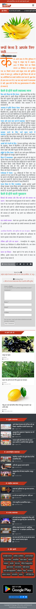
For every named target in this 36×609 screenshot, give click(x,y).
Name (6, 302)
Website (6, 313)
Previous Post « (18, 280)
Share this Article (9, 264)
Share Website (15, 597)
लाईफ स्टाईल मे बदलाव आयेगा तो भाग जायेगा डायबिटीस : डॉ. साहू (17, 274)
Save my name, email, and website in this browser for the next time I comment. (18, 320)
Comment (7, 290)
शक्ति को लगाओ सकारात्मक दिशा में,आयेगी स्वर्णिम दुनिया (18, 281)
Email (6, 307)
